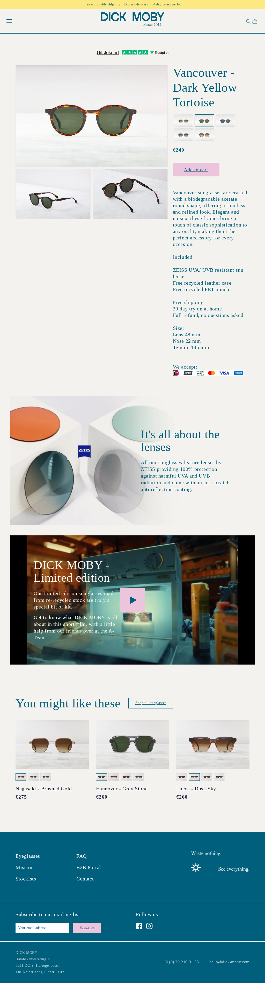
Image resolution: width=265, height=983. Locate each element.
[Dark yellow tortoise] (204, 120)
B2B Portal (88, 867)
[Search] (248, 21)
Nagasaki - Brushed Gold (44, 788)
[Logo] (133, 20)
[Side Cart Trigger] (255, 21)
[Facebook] (139, 926)
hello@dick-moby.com (229, 962)
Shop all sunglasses (150, 703)
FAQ (81, 856)
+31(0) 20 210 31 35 (180, 962)
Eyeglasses (28, 856)
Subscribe (87, 928)
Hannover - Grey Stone (122, 788)
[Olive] (183, 134)
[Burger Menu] (9, 21)
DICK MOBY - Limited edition (72, 571)
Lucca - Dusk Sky (196, 788)
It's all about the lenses (180, 441)
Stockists (26, 878)
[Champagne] (183, 120)
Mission (25, 867)
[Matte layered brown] (204, 134)
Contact (85, 878)
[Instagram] (149, 926)
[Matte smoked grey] (225, 120)
